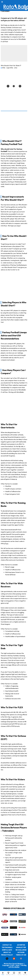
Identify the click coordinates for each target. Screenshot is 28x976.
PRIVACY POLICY (7, 955)
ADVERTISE (21, 945)
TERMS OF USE (21, 955)
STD (15, 68)
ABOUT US (7, 952)
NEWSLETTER (21, 947)
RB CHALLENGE (21, 950)
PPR (3, 68)
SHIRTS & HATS (7, 950)
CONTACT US (7, 945)
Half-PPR (10, 68)
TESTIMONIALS (7, 947)
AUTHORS (21, 952)
